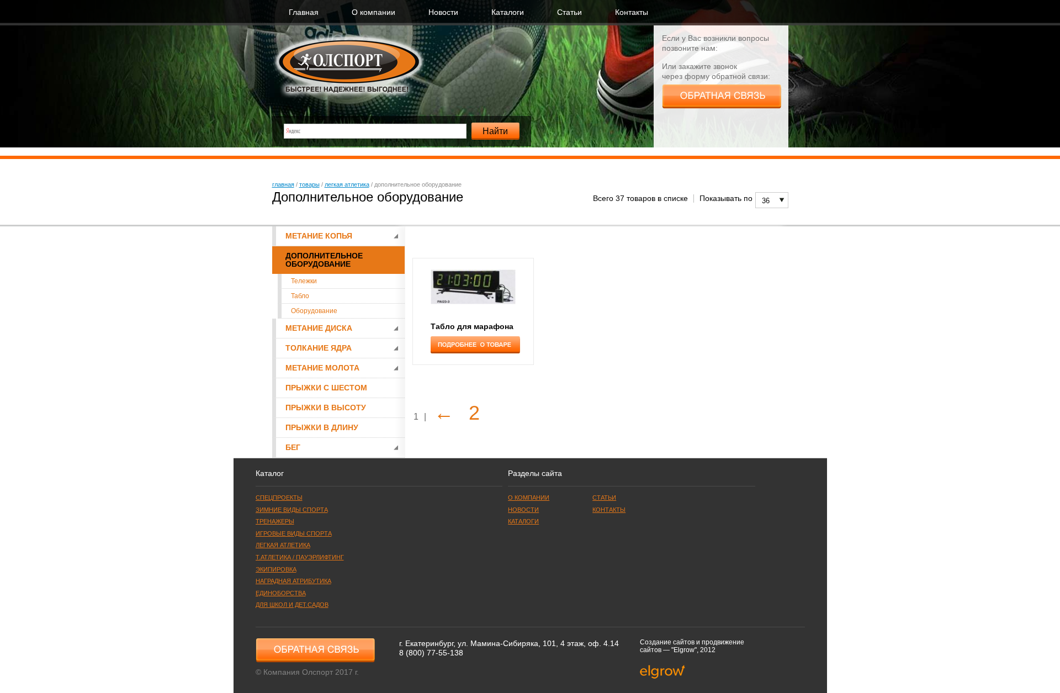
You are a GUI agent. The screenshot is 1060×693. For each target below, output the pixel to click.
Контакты (631, 12)
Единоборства (281, 593)
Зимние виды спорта (292, 509)
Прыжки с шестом (326, 388)
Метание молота (322, 368)
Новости (443, 12)
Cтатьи (569, 12)
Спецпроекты (279, 497)
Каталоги (507, 12)
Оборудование (314, 311)
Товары (309, 184)
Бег (292, 447)
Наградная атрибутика (293, 581)
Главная (304, 12)
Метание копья (318, 236)
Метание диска (318, 328)
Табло (300, 296)
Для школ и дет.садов (292, 604)
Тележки (304, 281)
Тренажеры (275, 521)
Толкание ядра (318, 348)
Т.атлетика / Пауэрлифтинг (300, 557)
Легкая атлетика (347, 184)
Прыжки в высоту (325, 408)
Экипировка (276, 569)
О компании (373, 12)
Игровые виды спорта (294, 533)
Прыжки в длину (321, 428)
